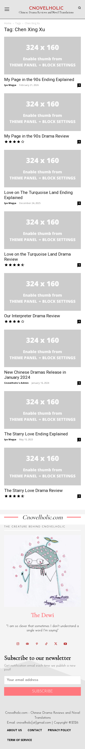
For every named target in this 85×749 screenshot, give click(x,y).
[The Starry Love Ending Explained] (42, 410)
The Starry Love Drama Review (33, 490)
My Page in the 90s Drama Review (36, 136)
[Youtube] (65, 644)
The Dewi (42, 615)
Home (7, 23)
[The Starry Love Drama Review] (42, 466)
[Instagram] (17, 644)
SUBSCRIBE (42, 691)
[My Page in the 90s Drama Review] (42, 112)
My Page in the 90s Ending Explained (39, 79)
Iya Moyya (10, 85)
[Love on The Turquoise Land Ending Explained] (42, 169)
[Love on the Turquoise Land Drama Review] (42, 230)
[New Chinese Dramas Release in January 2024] (42, 348)
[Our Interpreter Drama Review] (42, 292)
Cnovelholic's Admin (16, 382)
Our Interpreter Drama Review (32, 315)
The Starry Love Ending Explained (36, 433)
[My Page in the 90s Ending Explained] (42, 55)
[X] (55, 644)
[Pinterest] (36, 644)
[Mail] (27, 644)
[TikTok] (46, 644)
